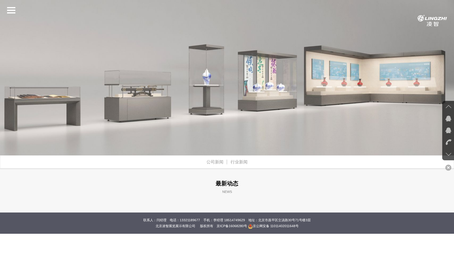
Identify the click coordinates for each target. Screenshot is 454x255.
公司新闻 (214, 162)
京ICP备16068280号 (232, 226)
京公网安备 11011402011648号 (276, 226)
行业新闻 (239, 162)
